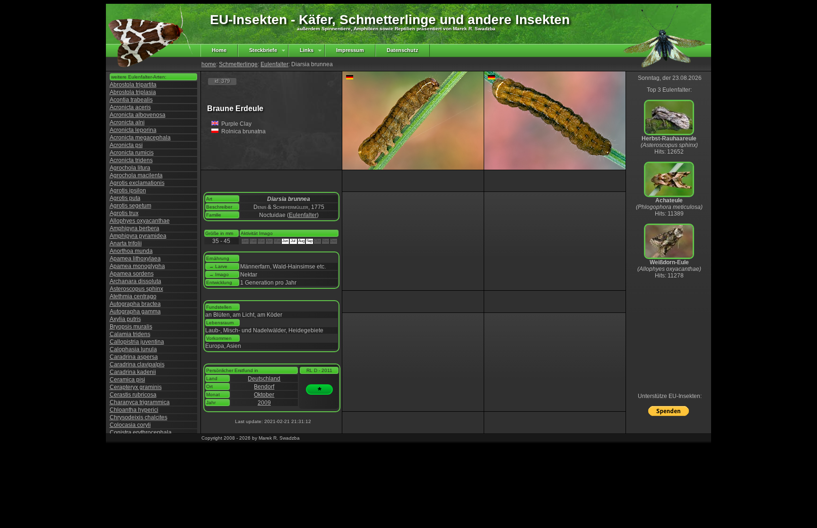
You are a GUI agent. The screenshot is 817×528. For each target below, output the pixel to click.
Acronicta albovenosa (137, 115)
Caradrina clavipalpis (137, 364)
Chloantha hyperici (134, 410)
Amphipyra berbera (134, 228)
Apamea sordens (132, 273)
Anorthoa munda (131, 251)
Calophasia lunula (133, 349)
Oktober (264, 394)
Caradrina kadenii (133, 372)
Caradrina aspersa (134, 357)
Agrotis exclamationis (137, 183)
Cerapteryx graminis (136, 387)
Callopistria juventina (137, 341)
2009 (264, 402)
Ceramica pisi (127, 379)
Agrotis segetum (130, 205)
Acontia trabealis (131, 99)
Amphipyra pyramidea (138, 236)
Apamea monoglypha (137, 266)
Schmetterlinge (238, 64)
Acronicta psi (126, 145)
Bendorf (264, 386)
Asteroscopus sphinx (136, 289)
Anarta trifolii (126, 243)
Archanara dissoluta (135, 281)
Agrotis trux (124, 213)
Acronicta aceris (130, 107)
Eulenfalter (274, 64)
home (208, 64)
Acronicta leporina (133, 130)
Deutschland (264, 378)
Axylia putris (125, 319)
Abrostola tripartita (133, 84)
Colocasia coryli (130, 425)
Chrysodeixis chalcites (138, 417)
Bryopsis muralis (131, 326)
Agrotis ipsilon (128, 190)
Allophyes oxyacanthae (140, 220)
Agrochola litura (130, 167)
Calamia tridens (130, 334)
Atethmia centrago (133, 296)
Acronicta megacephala (140, 137)
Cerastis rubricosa (133, 394)
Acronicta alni (127, 122)
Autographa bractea (135, 304)
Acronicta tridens (131, 160)
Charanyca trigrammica (140, 402)
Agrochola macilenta (136, 175)
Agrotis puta (125, 198)
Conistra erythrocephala (141, 432)
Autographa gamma (135, 311)
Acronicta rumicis (132, 152)
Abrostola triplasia (133, 92)
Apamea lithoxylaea (135, 258)
